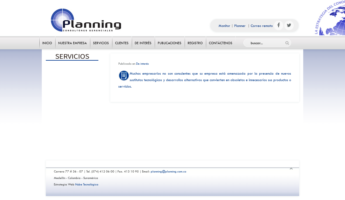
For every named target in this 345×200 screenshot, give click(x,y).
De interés (143, 38)
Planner (240, 26)
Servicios (101, 38)
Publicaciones (170, 38)
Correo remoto (262, 26)
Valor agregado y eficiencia (72, 93)
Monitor (224, 26)
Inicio (47, 38)
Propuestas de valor (72, 104)
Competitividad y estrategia (72, 70)
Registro (195, 38)
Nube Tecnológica (86, 184)
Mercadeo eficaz (72, 81)
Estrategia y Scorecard (72, 116)
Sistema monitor (72, 151)
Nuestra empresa (72, 38)
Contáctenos (221, 38)
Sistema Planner (72, 139)
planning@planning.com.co (168, 171)
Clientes (122, 38)
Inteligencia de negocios (72, 128)
